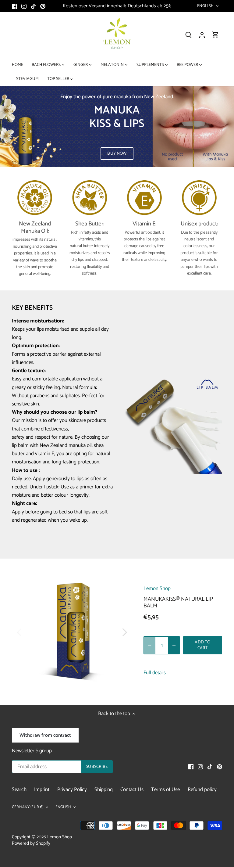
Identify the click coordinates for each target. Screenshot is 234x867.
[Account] (202, 35)
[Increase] (174, 645)
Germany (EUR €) (27, 807)
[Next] (116, 632)
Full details (155, 673)
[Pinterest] (42, 6)
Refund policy (202, 789)
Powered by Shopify (31, 843)
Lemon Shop (157, 588)
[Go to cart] (215, 35)
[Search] (188, 35)
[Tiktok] (33, 6)
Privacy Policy (72, 789)
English (205, 6)
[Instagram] (24, 6)
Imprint (41, 789)
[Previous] (27, 632)
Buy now (116, 153)
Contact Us (132, 789)
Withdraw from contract (45, 735)
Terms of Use (165, 789)
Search (19, 789)
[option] (117, 126)
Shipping (103, 789)
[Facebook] (14, 6)
